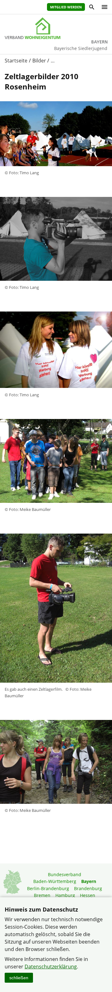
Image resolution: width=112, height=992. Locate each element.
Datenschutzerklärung (51, 966)
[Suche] (91, 8)
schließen (18, 977)
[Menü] (103, 7)
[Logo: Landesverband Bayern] (56, 28)
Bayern (88, 881)
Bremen (42, 895)
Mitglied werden (66, 7)
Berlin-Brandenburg (48, 888)
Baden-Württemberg (54, 881)
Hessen (87, 895)
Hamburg (65, 895)
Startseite (16, 60)
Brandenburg (88, 888)
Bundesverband (64, 874)
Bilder (39, 60)
